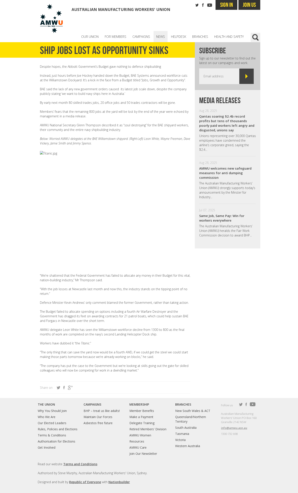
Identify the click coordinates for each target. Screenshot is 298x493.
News (160, 36)
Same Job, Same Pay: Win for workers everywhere (221, 218)
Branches (200, 36)
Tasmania (182, 434)
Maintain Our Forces (98, 417)
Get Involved (46, 447)
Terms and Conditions (80, 464)
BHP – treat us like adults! (102, 411)
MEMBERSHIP (139, 404)
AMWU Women (140, 435)
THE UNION (46, 404)
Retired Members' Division (147, 429)
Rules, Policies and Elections (57, 429)
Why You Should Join (52, 411)
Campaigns (141, 36)
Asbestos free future (98, 423)
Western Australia (187, 446)
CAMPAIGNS (92, 404)
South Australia (186, 427)
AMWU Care (138, 447)
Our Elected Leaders (52, 423)
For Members (115, 36)
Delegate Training (141, 423)
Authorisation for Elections (56, 441)
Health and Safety (229, 36)
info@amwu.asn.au (234, 428)
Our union (90, 36)
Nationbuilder (119, 482)
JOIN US (249, 5)
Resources (136, 441)
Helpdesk (178, 36)
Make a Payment (141, 417)
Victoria (180, 440)
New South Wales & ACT (192, 411)
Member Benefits (141, 411)
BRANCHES (183, 404)
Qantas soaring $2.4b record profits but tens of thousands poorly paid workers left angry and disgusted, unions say (226, 123)
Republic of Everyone (85, 482)
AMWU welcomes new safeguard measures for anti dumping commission (225, 173)
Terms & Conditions (52, 435)
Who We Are (46, 417)
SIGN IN (226, 5)
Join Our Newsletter (143, 453)
